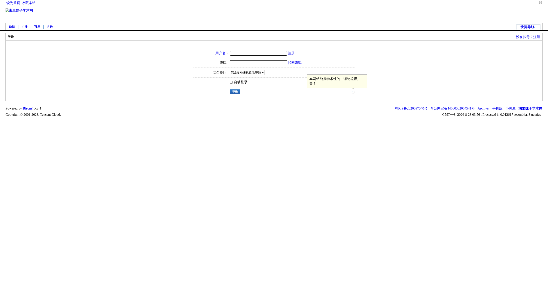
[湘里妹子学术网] (19, 10)
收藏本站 (29, 3)
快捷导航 (527, 27)
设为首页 (13, 3)
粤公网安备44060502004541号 (452, 108)
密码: (223, 63)
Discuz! (28, 108)
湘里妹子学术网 (530, 108)
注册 (536, 37)
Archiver (484, 108)
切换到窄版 (540, 3)
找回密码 (295, 63)
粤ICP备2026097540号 (411, 108)
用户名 (220, 53)
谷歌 (50, 26)
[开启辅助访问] (536, 3)
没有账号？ (524, 37)
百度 (37, 26)
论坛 (12, 26)
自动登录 (240, 82)
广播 (25, 26)
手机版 (497, 108)
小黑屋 (510, 108)
